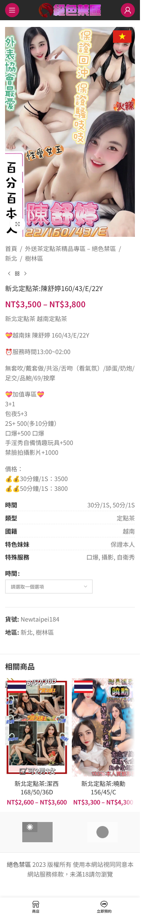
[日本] (102, 832)
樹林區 (34, 258)
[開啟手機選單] (12, 10)
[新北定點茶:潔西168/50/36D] (36, 727)
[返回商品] (17, 274)
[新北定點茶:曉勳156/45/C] (103, 727)
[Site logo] (70, 9)
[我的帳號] (127, 10)
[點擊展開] (17, 224)
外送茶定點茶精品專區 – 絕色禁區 (70, 248)
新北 (11, 258)
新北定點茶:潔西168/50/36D (36, 787)
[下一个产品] (25, 274)
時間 (11, 573)
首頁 (11, 248)
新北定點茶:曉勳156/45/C (103, 787)
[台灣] (37, 832)
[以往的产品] (9, 274)
